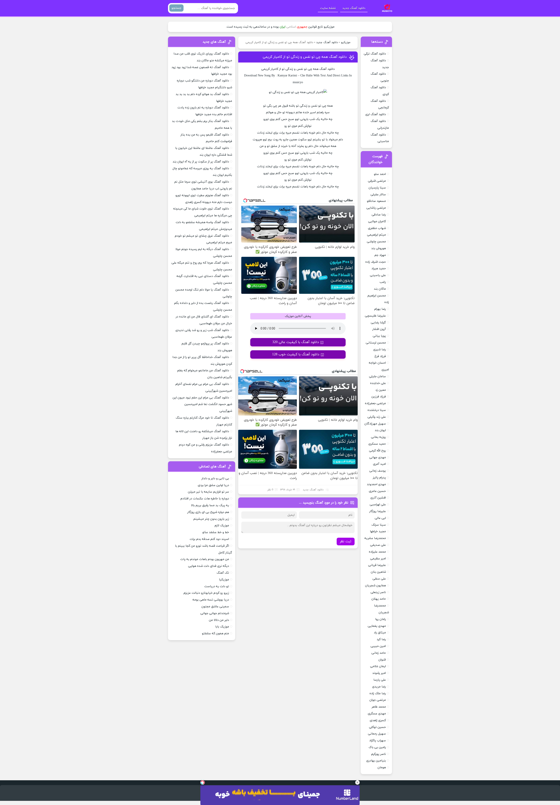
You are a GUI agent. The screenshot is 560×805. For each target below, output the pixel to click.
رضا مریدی (379, 687)
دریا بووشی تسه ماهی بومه (210, 600)
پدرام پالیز (379, 478)
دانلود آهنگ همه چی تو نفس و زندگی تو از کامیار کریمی (305, 57)
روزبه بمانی (378, 437)
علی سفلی (379, 579)
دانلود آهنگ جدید (353, 8)
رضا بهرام (380, 309)
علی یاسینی (378, 275)
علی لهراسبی (378, 504)
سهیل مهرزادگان (375, 424)
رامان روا (380, 619)
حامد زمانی (378, 653)
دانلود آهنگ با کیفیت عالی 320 (295, 342)
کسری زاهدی (378, 720)
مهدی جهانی (377, 457)
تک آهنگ (223, 573)
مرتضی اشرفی (377, 181)
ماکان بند (380, 289)
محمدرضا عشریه (375, 538)
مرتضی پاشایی (376, 208)
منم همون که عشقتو (215, 633)
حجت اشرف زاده (375, 262)
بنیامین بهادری (376, 761)
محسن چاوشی (376, 242)
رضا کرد (381, 639)
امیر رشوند (379, 673)
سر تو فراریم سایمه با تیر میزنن (208, 492)
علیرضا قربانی (377, 565)
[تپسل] (202, 782)
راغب (383, 282)
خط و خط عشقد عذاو (215, 532)
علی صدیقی (378, 545)
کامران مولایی (377, 221)
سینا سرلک (378, 525)
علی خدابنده (378, 383)
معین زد (380, 390)
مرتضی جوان (377, 700)
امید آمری (379, 464)
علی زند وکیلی (377, 417)
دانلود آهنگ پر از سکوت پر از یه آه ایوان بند (201, 162)
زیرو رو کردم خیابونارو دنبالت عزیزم (206, 593)
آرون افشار (379, 329)
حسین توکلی (377, 727)
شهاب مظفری (377, 228)
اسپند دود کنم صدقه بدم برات (209, 539)
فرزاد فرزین (378, 397)
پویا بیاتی (379, 336)
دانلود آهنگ (327, 69)
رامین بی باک (377, 747)
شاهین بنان (378, 572)
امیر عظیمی (378, 559)
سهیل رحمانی (377, 734)
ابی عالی (380, 518)
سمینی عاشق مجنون (215, 606)
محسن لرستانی (376, 343)
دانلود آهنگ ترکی (375, 54)
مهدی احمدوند (376, 484)
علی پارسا (379, 680)
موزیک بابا (222, 627)
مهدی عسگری (377, 714)
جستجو (176, 8)
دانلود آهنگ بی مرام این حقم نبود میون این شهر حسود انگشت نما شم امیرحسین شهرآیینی (202, 404)
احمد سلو (380, 174)
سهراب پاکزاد (377, 740)
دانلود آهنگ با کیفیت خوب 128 (295, 354)
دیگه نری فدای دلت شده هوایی (208, 566)
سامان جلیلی (377, 376)
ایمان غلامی (378, 666)
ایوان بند (380, 430)
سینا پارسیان (377, 188)
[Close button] (357, 782)
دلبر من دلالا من (219, 620)
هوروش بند (378, 248)
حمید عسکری (377, 444)
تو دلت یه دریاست (216, 586)
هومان (382, 767)
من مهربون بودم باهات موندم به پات (204, 559)
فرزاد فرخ (380, 356)
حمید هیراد (378, 268)
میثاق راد (380, 633)
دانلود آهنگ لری (375, 114)
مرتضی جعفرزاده (375, 403)
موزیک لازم (222, 525)
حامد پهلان (378, 599)
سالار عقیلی (378, 194)
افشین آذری (378, 498)
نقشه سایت (328, 8)
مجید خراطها (378, 531)
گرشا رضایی (378, 323)
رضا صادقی (379, 215)
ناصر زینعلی (378, 592)
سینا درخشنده (377, 410)
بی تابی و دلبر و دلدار (215, 478)
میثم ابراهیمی (376, 235)
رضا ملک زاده (377, 693)
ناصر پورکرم (378, 754)
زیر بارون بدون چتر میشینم (211, 519)
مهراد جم (380, 255)
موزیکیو (345, 42)
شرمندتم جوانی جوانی (214, 613)
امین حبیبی (378, 646)
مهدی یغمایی (377, 626)
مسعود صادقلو (376, 201)
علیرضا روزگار (377, 511)
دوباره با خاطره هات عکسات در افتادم (204, 499)
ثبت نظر (345, 541)
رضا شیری (379, 349)
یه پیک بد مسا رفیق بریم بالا (210, 505)
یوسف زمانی (377, 471)
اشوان (382, 660)
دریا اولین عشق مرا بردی (213, 485)
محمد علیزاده (377, 552)
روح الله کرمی (377, 451)
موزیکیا (224, 580)
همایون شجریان (375, 585)
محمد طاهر (379, 707)
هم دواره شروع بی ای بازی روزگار (208, 512)
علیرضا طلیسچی (375, 316)
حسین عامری (377, 491)
